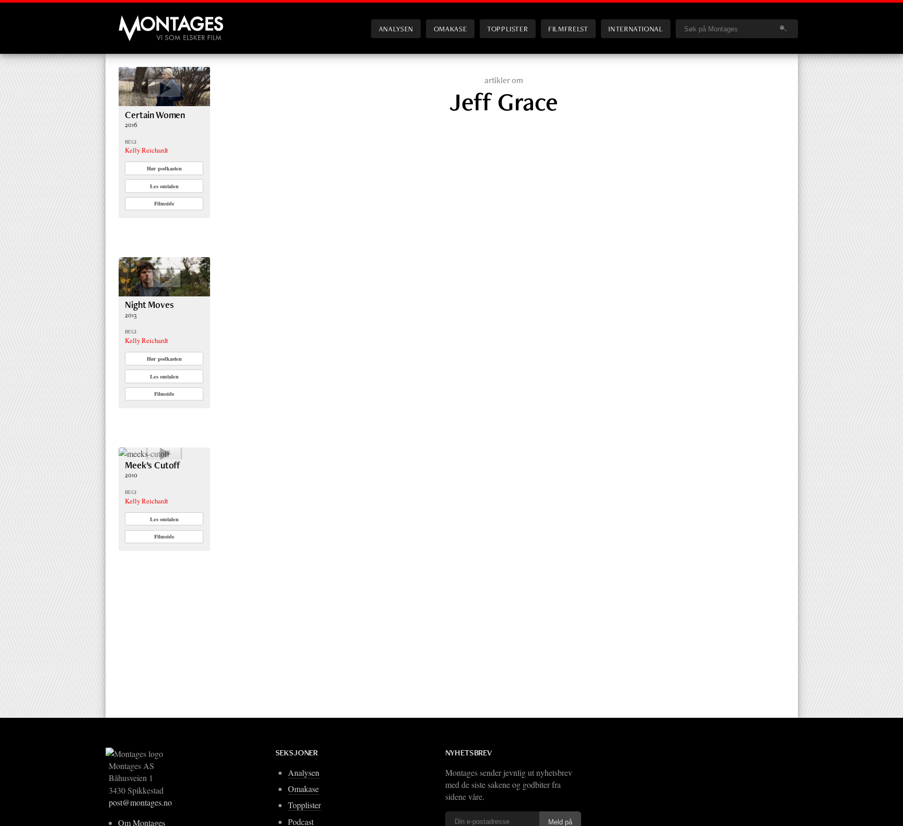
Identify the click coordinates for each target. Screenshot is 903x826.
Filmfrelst (568, 28)
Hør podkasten (164, 168)
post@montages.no (140, 802)
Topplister (507, 28)
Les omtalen (164, 186)
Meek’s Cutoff (152, 465)
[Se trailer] (164, 102)
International (635, 28)
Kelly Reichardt (146, 150)
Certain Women (155, 115)
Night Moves (149, 305)
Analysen (396, 28)
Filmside (164, 203)
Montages (136, 20)
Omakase (450, 28)
